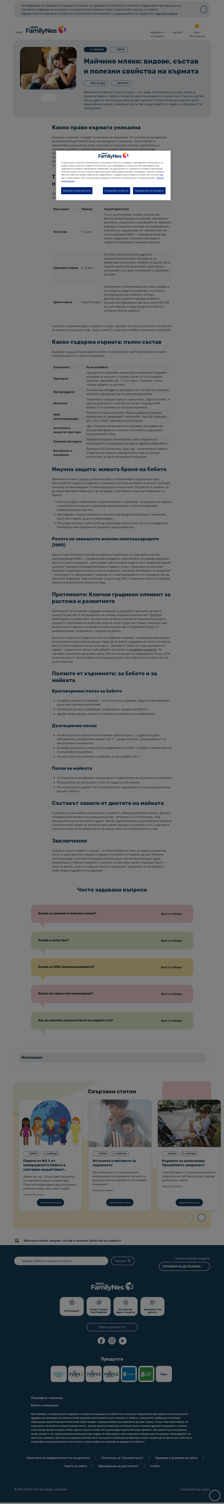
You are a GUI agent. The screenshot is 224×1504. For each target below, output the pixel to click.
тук (161, 174)
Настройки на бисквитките (77, 190)
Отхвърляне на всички (116, 190)
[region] (113, 175)
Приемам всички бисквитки (149, 190)
